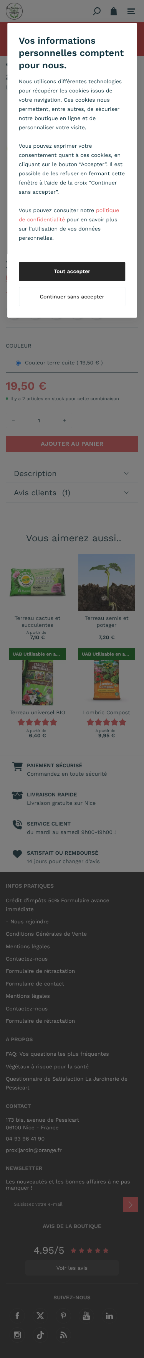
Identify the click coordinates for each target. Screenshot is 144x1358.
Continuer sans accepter (72, 297)
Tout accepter (72, 272)
